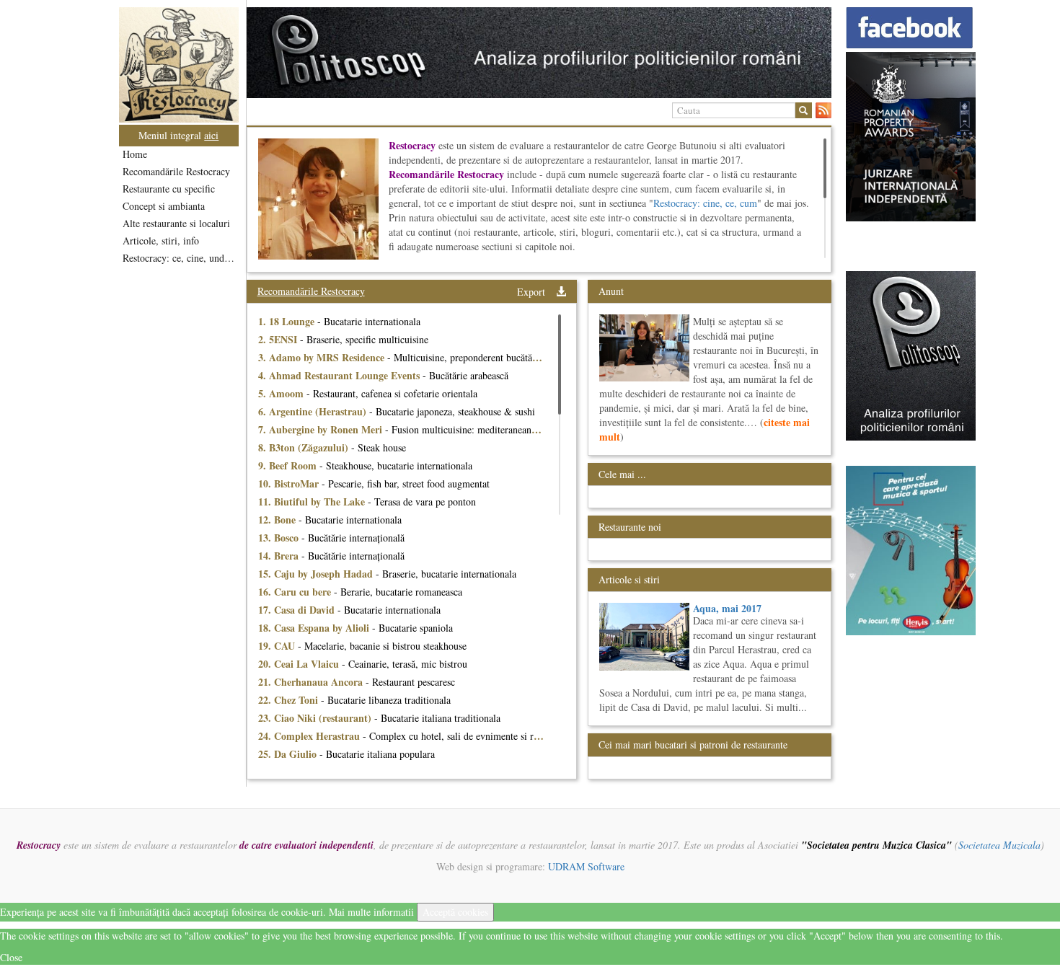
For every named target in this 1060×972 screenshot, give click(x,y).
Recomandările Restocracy (176, 171)
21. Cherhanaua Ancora (312, 681)
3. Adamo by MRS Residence (322, 357)
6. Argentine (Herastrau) (313, 411)
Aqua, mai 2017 (727, 608)
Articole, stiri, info (161, 240)
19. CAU (278, 645)
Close (11, 957)
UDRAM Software (586, 866)
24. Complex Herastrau (310, 735)
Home (135, 154)
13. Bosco (279, 537)
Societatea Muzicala (999, 845)
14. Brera (279, 555)
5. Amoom (282, 393)
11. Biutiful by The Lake (313, 501)
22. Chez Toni (289, 699)
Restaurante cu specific (169, 188)
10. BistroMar (290, 483)
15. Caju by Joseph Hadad (317, 573)
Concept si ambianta (164, 206)
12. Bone (278, 519)
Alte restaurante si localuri (176, 223)
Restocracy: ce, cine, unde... (180, 258)
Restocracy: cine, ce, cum (705, 203)
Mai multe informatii (371, 912)
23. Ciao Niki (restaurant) (316, 717)
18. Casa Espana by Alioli (315, 627)
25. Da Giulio (288, 753)
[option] (539, 52)
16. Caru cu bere (296, 591)
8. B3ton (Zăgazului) (304, 447)
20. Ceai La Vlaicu (300, 663)
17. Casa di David (297, 609)
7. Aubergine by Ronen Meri (321, 429)
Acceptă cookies (455, 912)
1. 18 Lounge (287, 321)
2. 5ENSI (279, 339)
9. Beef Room (288, 465)
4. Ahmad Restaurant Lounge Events (340, 375)
